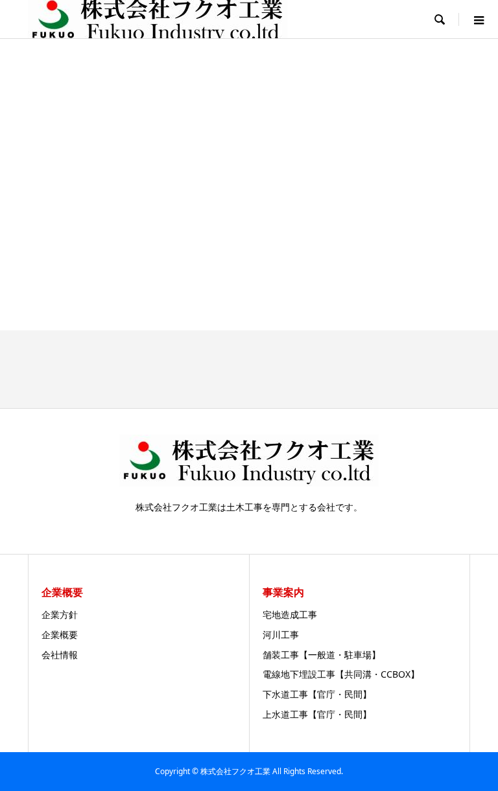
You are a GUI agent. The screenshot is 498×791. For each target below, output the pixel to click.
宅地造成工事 (290, 614)
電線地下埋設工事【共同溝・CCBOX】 (341, 674)
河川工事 (281, 634)
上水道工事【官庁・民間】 (317, 714)
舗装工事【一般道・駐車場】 (322, 654)
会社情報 (60, 654)
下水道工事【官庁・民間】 (317, 694)
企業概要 (60, 634)
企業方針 (60, 614)
